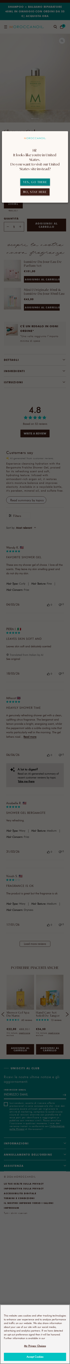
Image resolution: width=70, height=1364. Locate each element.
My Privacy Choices (35, 1346)
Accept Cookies (35, 1356)
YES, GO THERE (35, 182)
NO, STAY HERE (35, 192)
